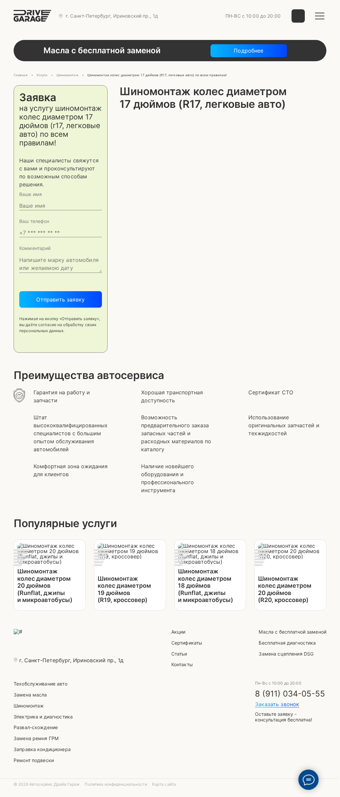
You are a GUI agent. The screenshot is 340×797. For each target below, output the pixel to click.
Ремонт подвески (34, 760)
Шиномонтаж (29, 705)
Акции (178, 632)
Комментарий (35, 248)
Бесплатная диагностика (287, 643)
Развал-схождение (36, 727)
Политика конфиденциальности (116, 784)
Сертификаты (187, 643)
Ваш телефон (34, 221)
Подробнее (248, 50)
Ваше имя (30, 194)
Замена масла (30, 694)
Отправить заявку (60, 299)
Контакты (182, 664)
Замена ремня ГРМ (36, 738)
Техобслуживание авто (40, 684)
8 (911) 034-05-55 (290, 693)
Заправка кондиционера (42, 749)
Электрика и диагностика (43, 716)
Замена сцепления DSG (286, 654)
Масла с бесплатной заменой (292, 632)
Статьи (179, 654)
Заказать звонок (277, 704)
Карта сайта (164, 784)
